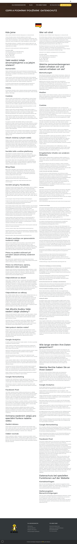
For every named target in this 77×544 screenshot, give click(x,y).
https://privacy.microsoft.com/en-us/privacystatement (17, 178)
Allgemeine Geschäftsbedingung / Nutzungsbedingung (56, 528)
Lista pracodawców (32, 527)
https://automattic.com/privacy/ (25, 81)
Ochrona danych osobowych (33, 531)
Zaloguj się (55, 5)
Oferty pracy (30, 526)
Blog (31, 5)
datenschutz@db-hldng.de (11, 245)
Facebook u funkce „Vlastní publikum (25, 409)
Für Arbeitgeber (41, 5)
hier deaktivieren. (48, 460)
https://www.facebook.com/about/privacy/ (24, 228)
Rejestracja (66, 5)
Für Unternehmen (53, 531)
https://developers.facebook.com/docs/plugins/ (22, 198)
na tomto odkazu (23, 405)
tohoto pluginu (12, 385)
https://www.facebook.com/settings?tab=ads (22, 235)
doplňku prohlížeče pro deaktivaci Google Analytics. (16, 373)
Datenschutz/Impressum (54, 526)
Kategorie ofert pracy (32, 529)
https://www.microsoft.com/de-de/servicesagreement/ (59, 201)
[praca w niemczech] (6, 5)
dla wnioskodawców (19, 5)
